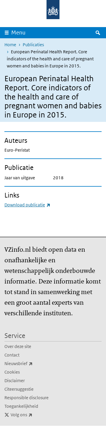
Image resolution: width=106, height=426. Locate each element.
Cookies (12, 372)
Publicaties (33, 44)
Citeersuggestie (19, 389)
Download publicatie (27, 205)
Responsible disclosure (26, 397)
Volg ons (34, 414)
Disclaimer (14, 380)
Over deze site (17, 346)
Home (10, 44)
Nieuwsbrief (31, 363)
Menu (18, 32)
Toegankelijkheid (21, 406)
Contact (11, 355)
